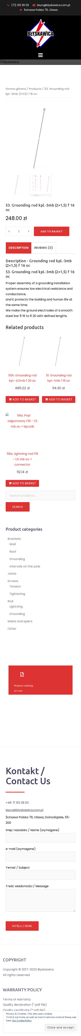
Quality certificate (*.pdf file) (24, 1010)
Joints (12, 573)
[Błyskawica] (40, 33)
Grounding (17, 559)
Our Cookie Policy (22, 1020)
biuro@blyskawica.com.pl (53, 5)
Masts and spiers (20, 621)
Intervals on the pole (24, 566)
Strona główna (16, 89)
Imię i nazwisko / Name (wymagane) (32, 830)
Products (35, 89)
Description (18, 248)
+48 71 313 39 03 (17, 802)
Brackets (14, 539)
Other (12, 628)
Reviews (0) (43, 248)
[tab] (18, 248)
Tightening (17, 594)
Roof (12, 551)
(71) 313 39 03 (20, 5)
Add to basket (52, 231)
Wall (12, 544)
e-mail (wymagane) (21, 849)
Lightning (16, 606)
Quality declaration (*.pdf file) (25, 1004)
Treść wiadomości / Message (27, 886)
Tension (15, 586)
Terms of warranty (17, 999)
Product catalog (23, 685)
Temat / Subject (18, 867)
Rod (10, 601)
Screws (13, 581)
